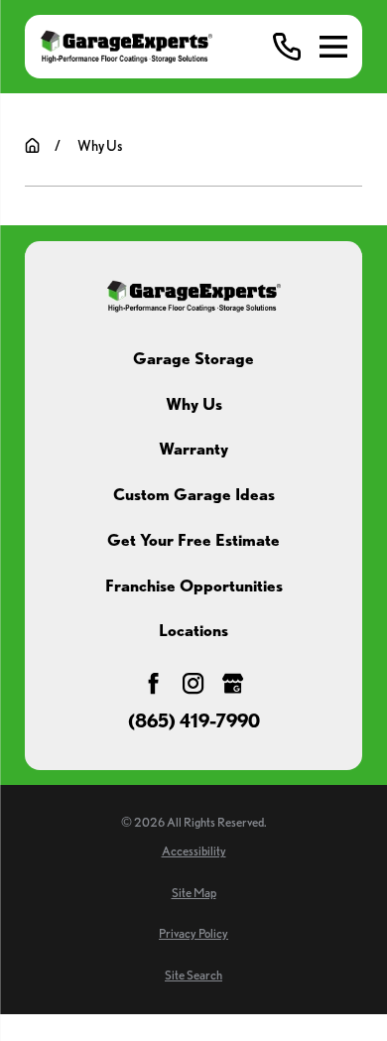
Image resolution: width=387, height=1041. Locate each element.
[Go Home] (32, 145)
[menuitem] (193, 852)
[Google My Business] (232, 683)
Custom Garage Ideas (194, 494)
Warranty (193, 448)
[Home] (126, 46)
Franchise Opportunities (194, 585)
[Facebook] (153, 683)
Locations (193, 630)
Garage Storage (193, 358)
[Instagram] (193, 683)
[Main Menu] (333, 47)
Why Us (194, 404)
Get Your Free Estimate (193, 540)
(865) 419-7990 (194, 722)
